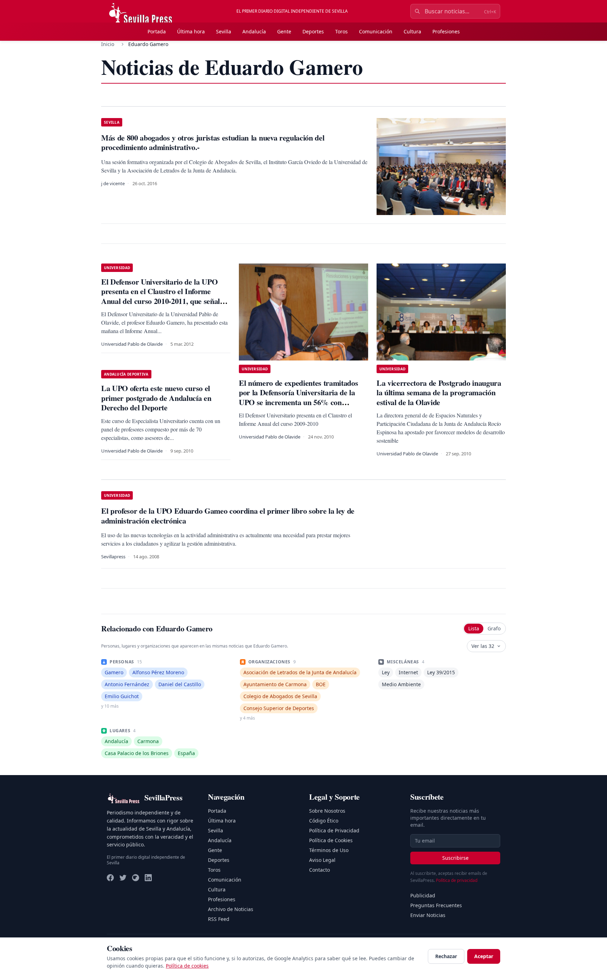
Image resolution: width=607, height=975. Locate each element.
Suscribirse (455, 857)
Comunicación (375, 31)
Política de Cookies (331, 840)
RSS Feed (218, 919)
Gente (284, 31)
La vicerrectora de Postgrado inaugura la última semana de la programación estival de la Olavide (439, 392)
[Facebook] (110, 877)
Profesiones (446, 31)
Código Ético (323, 820)
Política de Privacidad (334, 830)
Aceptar (483, 956)
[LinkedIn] (148, 877)
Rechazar (446, 956)
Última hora (191, 31)
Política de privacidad (456, 880)
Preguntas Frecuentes (436, 905)
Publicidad (422, 895)
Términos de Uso (328, 850)
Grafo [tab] (494, 628)
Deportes (313, 31)
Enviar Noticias (427, 915)
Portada (157, 31)
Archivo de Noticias (230, 909)
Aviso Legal (322, 860)
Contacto (319, 869)
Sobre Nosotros (327, 810)
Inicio (107, 44)
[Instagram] (135, 877)
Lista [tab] (473, 628)
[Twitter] (122, 877)
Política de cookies (187, 965)
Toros (341, 31)
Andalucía (254, 31)
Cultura (412, 31)
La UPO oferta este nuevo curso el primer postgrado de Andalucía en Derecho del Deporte (156, 397)
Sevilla (223, 31)
